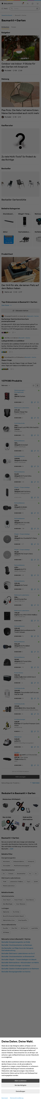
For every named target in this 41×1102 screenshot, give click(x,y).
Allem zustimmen (20, 1081)
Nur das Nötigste (20, 1085)
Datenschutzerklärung (16, 1098)
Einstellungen (20, 1091)
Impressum (5, 1098)
